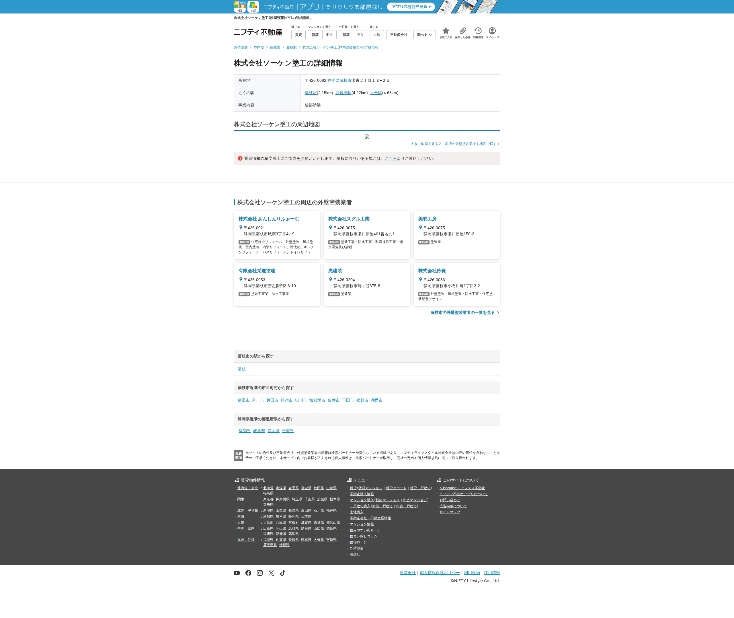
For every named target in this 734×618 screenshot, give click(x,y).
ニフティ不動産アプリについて (464, 494)
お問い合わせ (450, 500)
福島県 (268, 493)
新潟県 (268, 510)
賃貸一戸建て (420, 488)
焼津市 (287, 400)
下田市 (348, 400)
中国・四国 (246, 528)
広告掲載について (453, 506)
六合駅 (376, 92)
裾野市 (362, 400)
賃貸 (353, 488)
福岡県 (268, 540)
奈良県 (319, 522)
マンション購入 (362, 500)
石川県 (319, 510)
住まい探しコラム (363, 536)
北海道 (268, 488)
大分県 (319, 540)
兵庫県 (281, 522)
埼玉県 (297, 499)
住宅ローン (358, 542)
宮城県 (306, 488)
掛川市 (301, 400)
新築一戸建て (382, 506)
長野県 (293, 510)
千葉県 (309, 499)
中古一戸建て (406, 506)
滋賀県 (306, 522)
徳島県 (331, 528)
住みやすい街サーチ (365, 530)
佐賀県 (281, 540)
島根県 (306, 528)
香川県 (268, 534)
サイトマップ (450, 512)
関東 (240, 499)
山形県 (331, 488)
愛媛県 (281, 534)
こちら (391, 158)
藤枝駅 (311, 92)
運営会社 (408, 572)
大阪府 (268, 522)
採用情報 (492, 572)
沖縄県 (284, 545)
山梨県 (281, 510)
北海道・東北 (247, 488)
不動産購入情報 (362, 494)
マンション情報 (362, 524)
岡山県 (281, 528)
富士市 (258, 400)
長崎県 (293, 540)
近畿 (240, 522)
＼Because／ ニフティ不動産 (462, 488)
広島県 (268, 528)
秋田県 (319, 488)
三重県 (288, 430)
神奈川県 (283, 499)
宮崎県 (331, 540)
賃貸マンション (370, 488)
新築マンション (388, 500)
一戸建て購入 (360, 506)
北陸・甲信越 (247, 510)
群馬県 (268, 504)
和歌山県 (333, 522)
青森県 (281, 488)
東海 (240, 516)
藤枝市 (345, 80)
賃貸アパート (396, 488)
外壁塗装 (357, 548)
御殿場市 (317, 400)
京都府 (293, 522)
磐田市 (272, 400)
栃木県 (335, 499)
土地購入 (357, 512)
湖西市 (377, 400)
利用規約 (472, 572)
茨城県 (322, 499)
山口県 (319, 528)
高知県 (293, 534)
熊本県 (306, 540)
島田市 (244, 400)
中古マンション (415, 500)
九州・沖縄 (246, 540)
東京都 (268, 499)
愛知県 (245, 430)
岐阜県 (259, 430)
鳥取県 (293, 528)
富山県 (306, 510)
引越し (355, 554)
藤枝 (242, 369)
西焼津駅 (343, 92)
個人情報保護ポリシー (440, 572)
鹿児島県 (270, 545)
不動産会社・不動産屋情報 (370, 518)
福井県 (331, 510)
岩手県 (293, 488)
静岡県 (333, 80)
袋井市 (334, 400)
